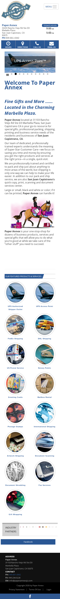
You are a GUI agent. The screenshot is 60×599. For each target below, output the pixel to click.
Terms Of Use (35, 589)
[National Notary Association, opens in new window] (20, 526)
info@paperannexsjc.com (20, 580)
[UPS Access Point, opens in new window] (43, 526)
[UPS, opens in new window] (39, 526)
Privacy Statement (16, 589)
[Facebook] (30, 596)
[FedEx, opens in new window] (36, 526)
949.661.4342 (15, 574)
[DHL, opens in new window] (46, 526)
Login (49, 589)
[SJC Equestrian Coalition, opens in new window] (56, 526)
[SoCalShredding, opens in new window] (53, 526)
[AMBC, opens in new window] (33, 526)
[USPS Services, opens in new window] (49, 526)
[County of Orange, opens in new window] (27, 526)
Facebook (28, 541)
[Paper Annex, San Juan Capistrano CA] (20, 11)
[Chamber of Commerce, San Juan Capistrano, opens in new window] (23, 526)
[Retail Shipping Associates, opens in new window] (30, 526)
